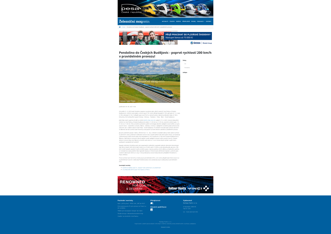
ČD (185, 64)
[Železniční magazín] (135, 21)
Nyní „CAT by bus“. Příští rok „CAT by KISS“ (131, 203)
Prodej (193, 21)
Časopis (172, 21)
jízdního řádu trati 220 (149, 120)
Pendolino (187, 67)
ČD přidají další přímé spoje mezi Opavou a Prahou (136, 169)
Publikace (200, 21)
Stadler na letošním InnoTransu (128, 216)
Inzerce (178, 21)
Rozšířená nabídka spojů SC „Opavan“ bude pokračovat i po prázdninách (141, 168)
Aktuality (165, 21)
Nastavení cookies (165, 227)
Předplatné (186, 21)
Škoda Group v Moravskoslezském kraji (130, 213)
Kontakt (208, 21)
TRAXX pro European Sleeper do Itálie (130, 211)
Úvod (123, 27)
